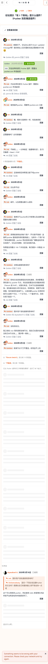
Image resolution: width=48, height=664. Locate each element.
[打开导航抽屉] (2, 2)
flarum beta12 (11, 357)
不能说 (19, 161)
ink (6, 68)
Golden (9, 120)
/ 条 (23, 2)
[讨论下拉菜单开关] (46, 2)
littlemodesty (14, 583)
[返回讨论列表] (7, 2)
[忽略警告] (46, 654)
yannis (9, 45)
